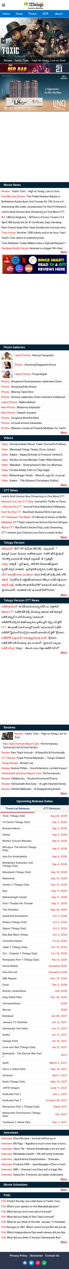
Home (6, 13)
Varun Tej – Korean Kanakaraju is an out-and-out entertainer (33, 1148)
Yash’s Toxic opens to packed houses (22, 237)
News (19, 13)
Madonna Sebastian (20, 407)
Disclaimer (37, 1255)
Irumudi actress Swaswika (21, 423)
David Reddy (10, 965)
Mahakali (7, 1015)
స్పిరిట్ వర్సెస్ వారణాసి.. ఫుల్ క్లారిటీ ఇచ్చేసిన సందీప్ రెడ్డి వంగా (32, 569)
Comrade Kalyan (12, 940)
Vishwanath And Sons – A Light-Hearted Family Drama (33, 783)
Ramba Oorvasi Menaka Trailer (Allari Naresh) (32, 459)
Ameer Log (17, 763)
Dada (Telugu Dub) (13, 1081)
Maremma (8, 878)
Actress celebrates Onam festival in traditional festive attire (33, 397)
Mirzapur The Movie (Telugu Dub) (19, 848)
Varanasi (7, 1075)
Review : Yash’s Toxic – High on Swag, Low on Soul (34, 60)
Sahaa (6, 834)
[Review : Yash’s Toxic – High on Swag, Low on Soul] (7, 736)
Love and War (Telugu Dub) (19, 1047)
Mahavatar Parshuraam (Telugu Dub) (21, 1114)
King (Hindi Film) (12, 997)
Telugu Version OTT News (21, 600)
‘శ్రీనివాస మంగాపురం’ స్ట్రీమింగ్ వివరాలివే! (28, 637)
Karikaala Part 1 (11, 1094)
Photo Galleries (14, 347)
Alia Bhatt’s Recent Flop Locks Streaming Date (31, 527)
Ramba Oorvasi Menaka (16, 840)
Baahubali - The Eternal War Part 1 (22, 1055)
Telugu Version (14, 542)
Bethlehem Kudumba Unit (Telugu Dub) (17, 864)
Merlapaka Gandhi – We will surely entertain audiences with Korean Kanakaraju (32, 1154)
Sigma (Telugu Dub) (14, 928)
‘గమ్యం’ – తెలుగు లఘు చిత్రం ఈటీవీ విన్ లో (30, 648)
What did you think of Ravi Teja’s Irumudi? (27, 1216)
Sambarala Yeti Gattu (15, 1028)
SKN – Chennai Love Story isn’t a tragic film (32, 1169)
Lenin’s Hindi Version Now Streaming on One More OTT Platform (33, 212)
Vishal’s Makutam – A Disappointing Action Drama (31, 789)
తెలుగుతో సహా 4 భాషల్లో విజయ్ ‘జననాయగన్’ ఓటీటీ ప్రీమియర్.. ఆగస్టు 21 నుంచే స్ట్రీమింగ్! (31, 627)
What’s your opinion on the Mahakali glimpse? (30, 1206)
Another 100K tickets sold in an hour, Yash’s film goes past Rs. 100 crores (34, 232)
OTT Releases (51, 808)
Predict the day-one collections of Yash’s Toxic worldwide (30, 1201)
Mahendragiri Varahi (14, 897)
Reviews (9, 727)
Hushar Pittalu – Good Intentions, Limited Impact (34, 768)
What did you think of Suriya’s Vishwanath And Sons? (30, 1237)
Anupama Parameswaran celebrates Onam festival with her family (31, 381)
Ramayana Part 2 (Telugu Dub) (21, 1106)
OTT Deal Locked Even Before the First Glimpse (34, 522)
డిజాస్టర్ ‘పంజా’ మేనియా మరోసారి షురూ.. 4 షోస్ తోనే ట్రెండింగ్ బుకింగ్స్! (32, 553)
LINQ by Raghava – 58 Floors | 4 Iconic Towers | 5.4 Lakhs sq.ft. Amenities (32, 217)
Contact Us (52, 1255)
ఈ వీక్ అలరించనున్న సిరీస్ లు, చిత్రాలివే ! (30, 606)
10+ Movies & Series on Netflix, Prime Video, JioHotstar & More (34, 517)
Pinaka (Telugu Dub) (14, 922)
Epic (5, 890)
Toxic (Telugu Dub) (13, 815)
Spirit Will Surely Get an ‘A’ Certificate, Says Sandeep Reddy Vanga (31, 222)
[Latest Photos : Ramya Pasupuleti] (7, 356)
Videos (8, 438)
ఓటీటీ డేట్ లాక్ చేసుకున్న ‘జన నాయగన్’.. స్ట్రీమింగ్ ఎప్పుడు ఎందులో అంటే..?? (31, 643)
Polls (7, 1195)
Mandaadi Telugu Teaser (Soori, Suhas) (28, 449)
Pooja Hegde (31, 374)
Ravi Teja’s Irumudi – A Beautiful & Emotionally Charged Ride (33, 752)
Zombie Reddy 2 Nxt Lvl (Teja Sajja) (25, 470)
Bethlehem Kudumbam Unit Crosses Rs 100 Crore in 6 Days (32, 201)
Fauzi (5, 984)
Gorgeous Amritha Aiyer (20, 417)
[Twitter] (31, 1262)
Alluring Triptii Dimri (17, 391)
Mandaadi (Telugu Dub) (16, 872)
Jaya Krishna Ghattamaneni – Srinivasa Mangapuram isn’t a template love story (30, 1159)
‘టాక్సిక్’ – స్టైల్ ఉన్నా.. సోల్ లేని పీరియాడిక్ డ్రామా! (29, 564)
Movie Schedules (16, 1184)
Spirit (5, 1062)
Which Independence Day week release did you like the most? (33, 1232)
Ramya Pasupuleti (34, 355)
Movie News (12, 185)
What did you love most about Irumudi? (26, 1211)
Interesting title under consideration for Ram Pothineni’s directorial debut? (33, 206)
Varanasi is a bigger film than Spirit (32, 248)
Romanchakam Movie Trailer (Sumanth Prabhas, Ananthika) (33, 444)
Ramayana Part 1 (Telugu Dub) (20, 959)
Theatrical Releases (17, 808)
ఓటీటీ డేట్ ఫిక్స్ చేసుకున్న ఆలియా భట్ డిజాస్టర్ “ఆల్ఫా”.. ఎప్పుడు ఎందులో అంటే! (31, 612)
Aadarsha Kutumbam (15, 915)
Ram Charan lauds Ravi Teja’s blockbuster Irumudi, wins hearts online (33, 227)
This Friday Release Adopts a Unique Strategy (30, 196)
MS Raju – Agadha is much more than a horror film (34, 1143)
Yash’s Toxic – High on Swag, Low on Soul (30, 191)
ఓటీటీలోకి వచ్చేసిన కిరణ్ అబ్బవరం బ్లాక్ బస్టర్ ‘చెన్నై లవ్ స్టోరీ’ (31, 622)
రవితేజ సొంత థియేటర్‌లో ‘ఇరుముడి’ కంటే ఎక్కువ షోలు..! (33, 584)
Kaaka (6, 1034)
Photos (32, 13)
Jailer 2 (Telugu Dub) (15, 947)
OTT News (11, 490)
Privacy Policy (19, 1255)
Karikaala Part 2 (12, 1100)
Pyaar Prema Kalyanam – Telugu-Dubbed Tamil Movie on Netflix (33, 758)
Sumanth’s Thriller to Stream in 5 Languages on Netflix (34, 501)
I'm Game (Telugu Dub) (16, 822)
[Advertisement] (34, 146)
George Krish (10, 1040)
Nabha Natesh (18, 402)
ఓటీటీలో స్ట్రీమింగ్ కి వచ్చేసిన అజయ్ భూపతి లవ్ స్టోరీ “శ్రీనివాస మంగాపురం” (32, 632)
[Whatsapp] (44, 1262)
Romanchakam (11, 828)
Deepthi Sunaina (18, 412)
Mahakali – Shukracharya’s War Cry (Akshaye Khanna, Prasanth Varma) (31, 465)
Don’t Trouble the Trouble (17, 903)
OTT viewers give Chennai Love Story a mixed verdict (32, 532)
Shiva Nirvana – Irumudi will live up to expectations (28, 1138)
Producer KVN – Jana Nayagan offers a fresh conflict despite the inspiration (33, 1164)
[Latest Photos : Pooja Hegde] (7, 374)
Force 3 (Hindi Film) (14, 1069)
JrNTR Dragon (11, 1087)
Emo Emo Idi (9, 972)
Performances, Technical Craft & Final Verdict (30, 745)
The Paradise (10, 909)
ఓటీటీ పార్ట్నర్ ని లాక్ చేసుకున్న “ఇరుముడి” (22, 617)
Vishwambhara (11, 1003)
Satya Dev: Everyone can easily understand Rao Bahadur (32, 1174)
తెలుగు (59, 13)
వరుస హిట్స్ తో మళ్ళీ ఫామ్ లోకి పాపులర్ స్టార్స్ (33, 574)
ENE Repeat (9, 978)
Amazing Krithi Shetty (19, 386)
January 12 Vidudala (14, 1022)
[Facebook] (24, 1262)
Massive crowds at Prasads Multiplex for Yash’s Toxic (33, 428)
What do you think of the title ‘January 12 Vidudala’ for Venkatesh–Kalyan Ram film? (33, 1222)
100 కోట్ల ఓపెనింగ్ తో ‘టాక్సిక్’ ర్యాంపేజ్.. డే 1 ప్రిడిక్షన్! (27, 558)
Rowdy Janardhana (14, 990)
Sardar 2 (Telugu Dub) (15, 884)
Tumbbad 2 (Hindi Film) (16, 1122)
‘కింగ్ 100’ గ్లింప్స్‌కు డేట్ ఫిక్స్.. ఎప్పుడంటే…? (29, 548)
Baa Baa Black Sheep (15, 934)
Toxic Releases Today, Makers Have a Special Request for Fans (34, 243)
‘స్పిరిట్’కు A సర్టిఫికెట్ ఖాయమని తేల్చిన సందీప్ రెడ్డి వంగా (34, 579)
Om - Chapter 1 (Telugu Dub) (19, 953)
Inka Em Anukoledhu (14, 856)
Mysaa (6, 1009)
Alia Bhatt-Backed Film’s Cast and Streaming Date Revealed (31, 512)
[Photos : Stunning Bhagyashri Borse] (7, 365)
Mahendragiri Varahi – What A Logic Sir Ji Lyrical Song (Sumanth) (33, 475)
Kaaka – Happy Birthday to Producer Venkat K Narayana (31, 454)
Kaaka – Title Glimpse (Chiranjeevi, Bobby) (30, 480)
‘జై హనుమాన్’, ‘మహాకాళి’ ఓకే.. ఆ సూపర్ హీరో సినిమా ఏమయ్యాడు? (27, 590)
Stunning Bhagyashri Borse (35, 364)
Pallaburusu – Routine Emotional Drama (29, 778)
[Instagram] (37, 1262)
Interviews (11, 1132)
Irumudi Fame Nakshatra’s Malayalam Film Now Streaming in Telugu (34, 506)
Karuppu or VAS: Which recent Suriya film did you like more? (34, 1227)
